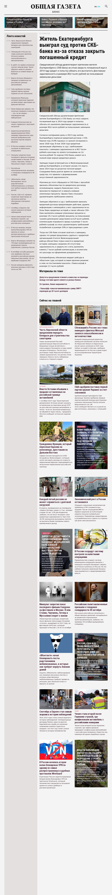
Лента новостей (16, 36)
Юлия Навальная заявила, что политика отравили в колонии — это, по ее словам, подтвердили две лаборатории (90, 436)
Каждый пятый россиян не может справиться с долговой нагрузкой (55, 502)
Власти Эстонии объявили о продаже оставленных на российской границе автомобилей (53, 393)
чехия (77, 711)
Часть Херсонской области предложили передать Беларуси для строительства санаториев (54, 334)
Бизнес (56, 12)
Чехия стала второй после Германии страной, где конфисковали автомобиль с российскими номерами (89, 718)
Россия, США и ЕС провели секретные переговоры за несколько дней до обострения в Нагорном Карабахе (90, 650)
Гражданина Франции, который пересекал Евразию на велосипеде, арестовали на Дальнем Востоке (55, 448)
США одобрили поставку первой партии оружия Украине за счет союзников (91, 390)
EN (99, 6)
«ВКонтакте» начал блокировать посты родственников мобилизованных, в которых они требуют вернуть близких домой (54, 662)
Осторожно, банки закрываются (53, 284)
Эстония (42, 386)
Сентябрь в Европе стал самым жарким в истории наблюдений (55, 713)
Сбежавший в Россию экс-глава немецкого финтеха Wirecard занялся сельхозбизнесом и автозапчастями (91, 332)
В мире (80, 640)
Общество (46, 533)
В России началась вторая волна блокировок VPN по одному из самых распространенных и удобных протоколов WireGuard (54, 768)
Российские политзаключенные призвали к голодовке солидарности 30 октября (91, 607)
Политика (81, 426)
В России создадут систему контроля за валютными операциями (89, 554)
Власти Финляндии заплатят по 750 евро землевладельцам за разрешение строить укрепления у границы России (90, 757)
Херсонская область (46, 327)
